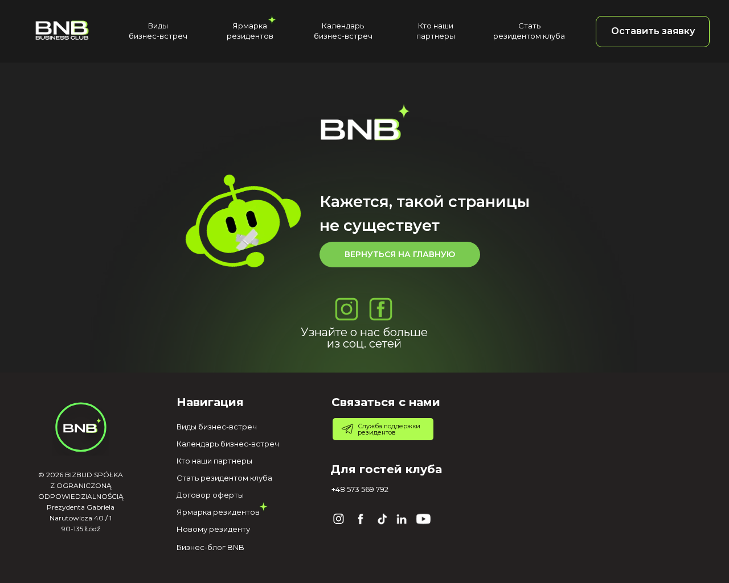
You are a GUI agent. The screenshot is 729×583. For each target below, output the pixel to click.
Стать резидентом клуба (224, 477)
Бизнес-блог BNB (210, 547)
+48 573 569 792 (359, 489)
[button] (653, 31)
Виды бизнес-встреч (217, 426)
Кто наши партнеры (214, 460)
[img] (61, 30)
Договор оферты (210, 494)
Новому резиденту (213, 529)
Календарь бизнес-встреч (228, 443)
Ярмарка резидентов (218, 511)
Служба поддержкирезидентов (389, 429)
